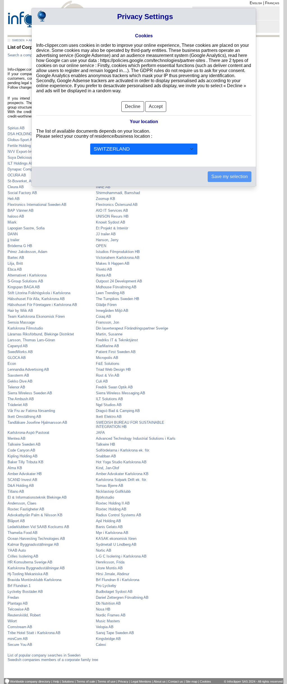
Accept (156, 106)
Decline (132, 106)
